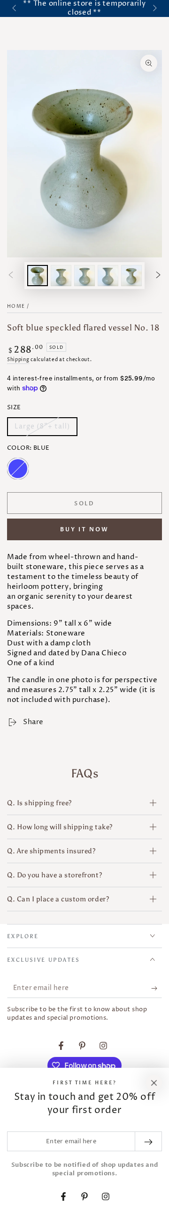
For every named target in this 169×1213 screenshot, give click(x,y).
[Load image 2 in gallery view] (61, 275)
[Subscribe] (156, 988)
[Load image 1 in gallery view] (37, 275)
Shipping (18, 359)
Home (16, 306)
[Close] (154, 1083)
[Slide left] (15, 8)
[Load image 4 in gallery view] (108, 275)
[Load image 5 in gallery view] (131, 275)
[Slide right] (154, 8)
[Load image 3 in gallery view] (84, 275)
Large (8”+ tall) (42, 429)
